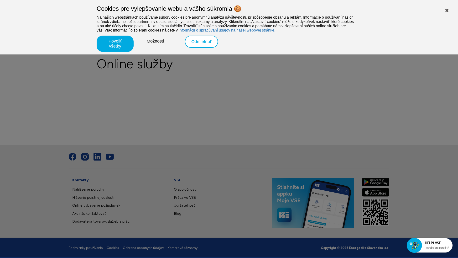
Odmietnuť (201, 41)
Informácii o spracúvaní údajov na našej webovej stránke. (227, 30)
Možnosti (155, 41)
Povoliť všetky (115, 43)
